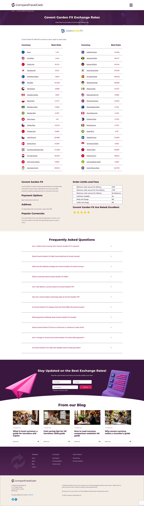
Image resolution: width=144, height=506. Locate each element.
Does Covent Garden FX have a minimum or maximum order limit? (58, 327)
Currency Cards (56, 464)
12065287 (30, 495)
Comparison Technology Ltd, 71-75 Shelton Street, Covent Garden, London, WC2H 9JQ (18, 487)
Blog (33, 464)
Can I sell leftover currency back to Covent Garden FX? (53, 287)
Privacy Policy (76, 458)
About (33, 461)
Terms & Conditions (78, 461)
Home (13, 11)
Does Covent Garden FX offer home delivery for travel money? (56, 256)
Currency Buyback (57, 461)
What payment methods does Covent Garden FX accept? (54, 317)
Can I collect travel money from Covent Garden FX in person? (55, 246)
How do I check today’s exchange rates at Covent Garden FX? (56, 297)
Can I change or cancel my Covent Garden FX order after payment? (58, 337)
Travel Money (55, 458)
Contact (34, 467)
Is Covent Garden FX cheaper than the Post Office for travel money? (58, 307)
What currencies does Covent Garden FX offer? (50, 277)
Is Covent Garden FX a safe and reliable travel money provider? (56, 348)
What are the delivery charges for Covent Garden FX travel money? (58, 266)
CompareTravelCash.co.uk (68, 485)
